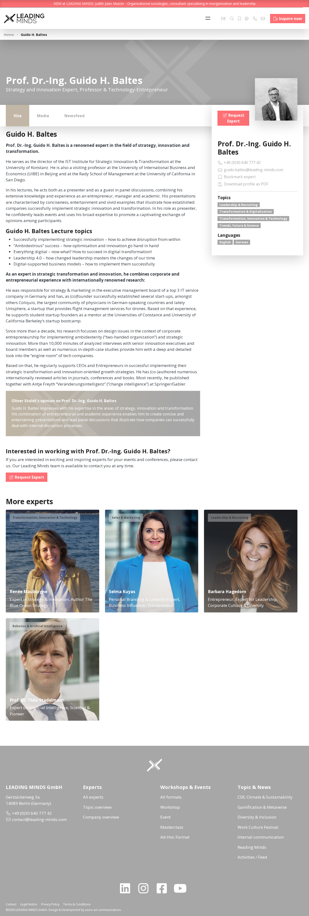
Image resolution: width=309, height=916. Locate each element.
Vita (17, 115)
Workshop (170, 807)
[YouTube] (182, 888)
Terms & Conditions (77, 904)
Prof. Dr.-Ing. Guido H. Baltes (254, 147)
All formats (171, 797)
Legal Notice (28, 904)
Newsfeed (74, 115)
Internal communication (261, 837)
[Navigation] (209, 18)
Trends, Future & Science (239, 225)
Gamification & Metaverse (262, 807)
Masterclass (171, 827)
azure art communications (103, 910)
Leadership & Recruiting (238, 205)
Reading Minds (252, 847)
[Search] (232, 18)
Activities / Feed (252, 857)
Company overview (101, 817)
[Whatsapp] (247, 18)
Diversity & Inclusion (257, 817)
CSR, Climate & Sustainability (265, 797)
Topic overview (97, 807)
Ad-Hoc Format (175, 837)
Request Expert (235, 118)
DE (223, 18)
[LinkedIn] (127, 888)
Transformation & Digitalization (245, 211)
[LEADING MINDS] (24, 18)
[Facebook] (163, 888)
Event (165, 817)
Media (43, 115)
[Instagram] (145, 888)
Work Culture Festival (258, 827)
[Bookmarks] (239, 18)
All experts (93, 797)
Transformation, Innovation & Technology (253, 218)
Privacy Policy (50, 904)
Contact (11, 904)
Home (9, 34)
